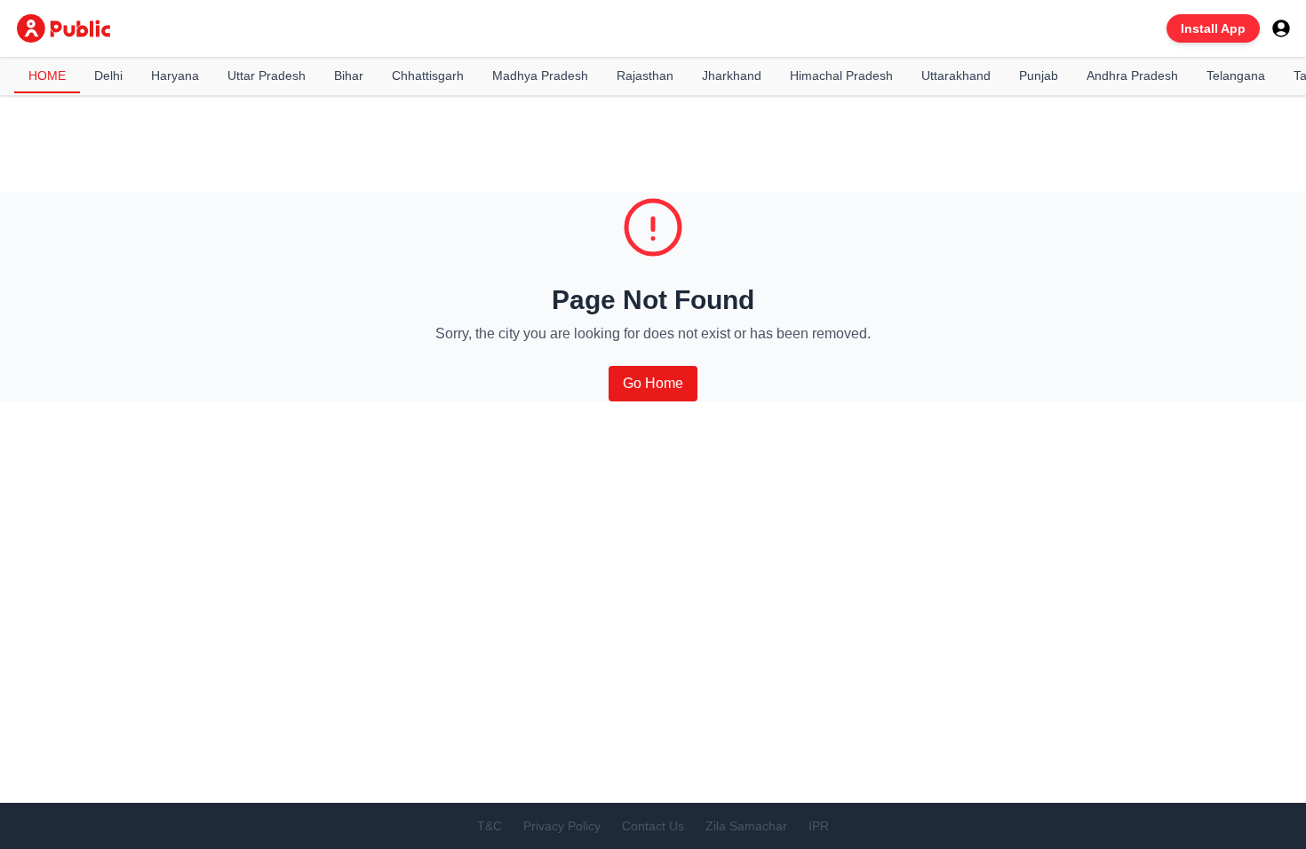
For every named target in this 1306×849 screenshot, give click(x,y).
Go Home (653, 383)
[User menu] (1281, 28)
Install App (1213, 28)
